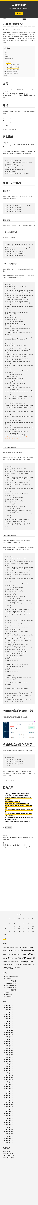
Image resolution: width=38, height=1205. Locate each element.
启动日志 (9, 62)
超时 (4, 968)
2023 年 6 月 (9, 1061)
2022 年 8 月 (9, 1084)
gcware (30, 947)
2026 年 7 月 (9, 1005)
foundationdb (10, 947)
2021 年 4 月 (9, 1120)
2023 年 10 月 (9, 1055)
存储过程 (13, 962)
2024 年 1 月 (9, 1048)
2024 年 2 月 (9, 1046)
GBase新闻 (9, 978)
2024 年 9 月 (9, 1037)
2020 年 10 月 (9, 1134)
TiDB (24, 954)
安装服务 (7, 57)
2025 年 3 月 (9, 1023)
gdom (4, 950)
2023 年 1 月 (9, 1073)
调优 (32, 965)
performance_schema (9, 954)
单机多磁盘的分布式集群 (11, 73)
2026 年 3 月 (9, 1012)
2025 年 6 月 (9, 1019)
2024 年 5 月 (9, 1041)
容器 (31, 962)
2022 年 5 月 (9, 1091)
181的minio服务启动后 (14, 64)
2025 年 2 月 (9, 1025)
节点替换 (27, 964)
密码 (4, 964)
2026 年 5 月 (9, 1010)
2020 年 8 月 (9, 1138)
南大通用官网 (6, 1151)
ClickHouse (9, 997)
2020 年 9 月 (9, 1136)
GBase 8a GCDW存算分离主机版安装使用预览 (15, 94)
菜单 (20, 13)
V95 (30, 953)
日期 (20, 964)
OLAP (31, 950)
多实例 (8, 962)
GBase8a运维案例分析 (12, 976)
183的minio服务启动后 (14, 67)
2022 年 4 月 (9, 1093)
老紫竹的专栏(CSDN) (8, 1155)
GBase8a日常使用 (11, 981)
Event (5, 947)
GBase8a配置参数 (11, 983)
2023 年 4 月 (9, 1066)
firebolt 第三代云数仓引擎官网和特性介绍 (16, 796)
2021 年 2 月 (9, 1125)
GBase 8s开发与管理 (8, 1157)
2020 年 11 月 (9, 1131)
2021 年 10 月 (9, 1107)
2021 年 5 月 (9, 1118)
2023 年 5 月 (9, 1064)
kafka (15, 950)
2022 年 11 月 (9, 1077)
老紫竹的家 (19, 5)
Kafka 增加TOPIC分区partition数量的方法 (17, 803)
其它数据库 (8, 827)
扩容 (12, 964)
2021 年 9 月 (9, 1109)
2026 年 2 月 (9, 1014)
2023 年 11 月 (9, 1052)
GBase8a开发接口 (11, 985)
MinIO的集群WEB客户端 (11, 71)
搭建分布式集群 (9, 59)
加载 (32, 957)
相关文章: (7, 75)
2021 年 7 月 (9, 1113)
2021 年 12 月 (9, 1102)
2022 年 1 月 (9, 1100)
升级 (4, 962)
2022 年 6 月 (9, 1089)
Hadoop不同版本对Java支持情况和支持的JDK (18, 821)
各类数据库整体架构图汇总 (12, 801)
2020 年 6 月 (9, 1143)
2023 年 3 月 (9, 1068)
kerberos (19, 950)
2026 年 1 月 (9, 1016)
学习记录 (19, 962)
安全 (24, 961)
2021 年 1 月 (9, 1127)
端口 (23, 965)
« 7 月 (4, 938)
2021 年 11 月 (9, 1104)
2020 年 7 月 (9, 1140)
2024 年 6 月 (9, 1039)
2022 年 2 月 (9, 1098)
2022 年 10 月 (9, 1080)
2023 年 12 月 (9, 1050)
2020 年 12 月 (9, 1129)
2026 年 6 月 (9, 1007)
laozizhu (19, 29)
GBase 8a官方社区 (8, 1153)
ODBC (27, 950)
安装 (28, 961)
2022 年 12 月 (9, 1075)
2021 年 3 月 (9, 1122)
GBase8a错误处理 (11, 990)
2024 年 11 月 (9, 1032)
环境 (6, 55)
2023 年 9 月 (9, 1057)
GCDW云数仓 (23, 947)
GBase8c (16, 947)
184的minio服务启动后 (14, 69)
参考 (6, 53)
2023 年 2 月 (9, 1070)
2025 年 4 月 (9, 1021)
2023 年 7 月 (9, 1059)
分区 (28, 958)
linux (23, 950)
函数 (24, 958)
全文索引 (14, 958)
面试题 (19, 968)
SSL (22, 954)
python (18, 954)
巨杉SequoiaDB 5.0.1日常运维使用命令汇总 (17, 794)
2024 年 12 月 (9, 1030)
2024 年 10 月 (9, 1034)
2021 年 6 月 (9, 1116)
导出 (8, 964)
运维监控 (10, 967)
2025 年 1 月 (9, 1028)
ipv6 (8, 950)
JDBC (12, 950)
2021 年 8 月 (9, 1111)
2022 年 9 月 (9, 1082)
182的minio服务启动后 (14, 66)
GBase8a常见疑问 (11, 988)
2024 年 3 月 (9, 1043)
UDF (26, 954)
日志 (16, 965)
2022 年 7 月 (9, 1086)
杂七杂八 (8, 992)
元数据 (9, 958)
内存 (19, 958)
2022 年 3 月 (9, 1095)
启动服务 (9, 60)
